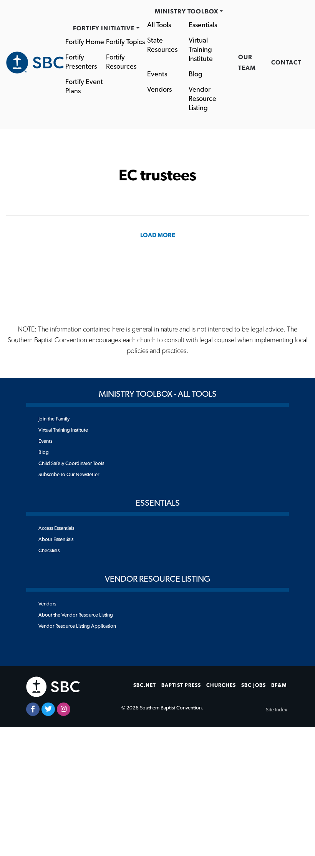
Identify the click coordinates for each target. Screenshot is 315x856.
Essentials (203, 25)
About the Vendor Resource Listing (75, 615)
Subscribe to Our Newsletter (68, 474)
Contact (286, 62)
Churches (221, 685)
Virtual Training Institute (201, 50)
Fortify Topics (125, 42)
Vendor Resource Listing (203, 99)
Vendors (159, 89)
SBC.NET (144, 685)
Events (157, 74)
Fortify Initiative (104, 28)
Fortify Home (84, 42)
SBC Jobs (253, 685)
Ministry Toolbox (186, 11)
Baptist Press (181, 685)
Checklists (49, 550)
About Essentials (55, 539)
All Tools (159, 25)
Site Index (276, 710)
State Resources (162, 45)
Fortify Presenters (81, 62)
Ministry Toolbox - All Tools (158, 394)
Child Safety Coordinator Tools (71, 463)
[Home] (35, 62)
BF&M (279, 685)
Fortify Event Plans (84, 87)
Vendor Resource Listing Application (77, 626)
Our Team (247, 62)
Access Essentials (56, 528)
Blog (195, 74)
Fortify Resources (121, 62)
